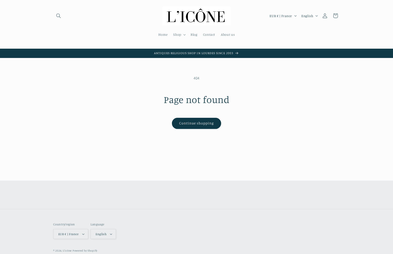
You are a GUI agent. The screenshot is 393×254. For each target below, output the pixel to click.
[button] (58, 15)
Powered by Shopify (85, 250)
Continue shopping (196, 123)
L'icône (67, 250)
